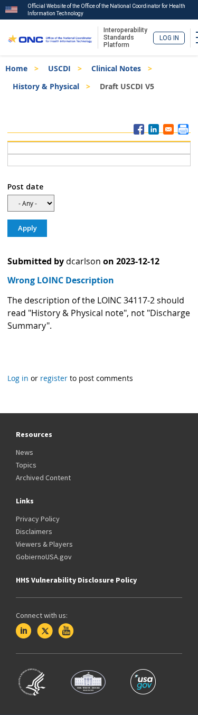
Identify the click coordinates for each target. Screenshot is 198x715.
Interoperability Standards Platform (125, 37)
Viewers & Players (44, 544)
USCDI (59, 68)
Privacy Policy (38, 518)
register (54, 378)
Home (16, 68)
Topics (26, 465)
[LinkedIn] (24, 631)
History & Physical (46, 86)
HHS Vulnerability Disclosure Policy (76, 580)
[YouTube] (66, 631)
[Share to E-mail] (168, 129)
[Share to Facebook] (139, 129)
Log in (169, 38)
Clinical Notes (116, 68)
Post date (25, 187)
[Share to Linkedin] (153, 129)
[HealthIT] (50, 37)
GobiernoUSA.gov (44, 556)
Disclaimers (34, 531)
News (24, 452)
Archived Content (43, 477)
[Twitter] (45, 631)
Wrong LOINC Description (60, 280)
